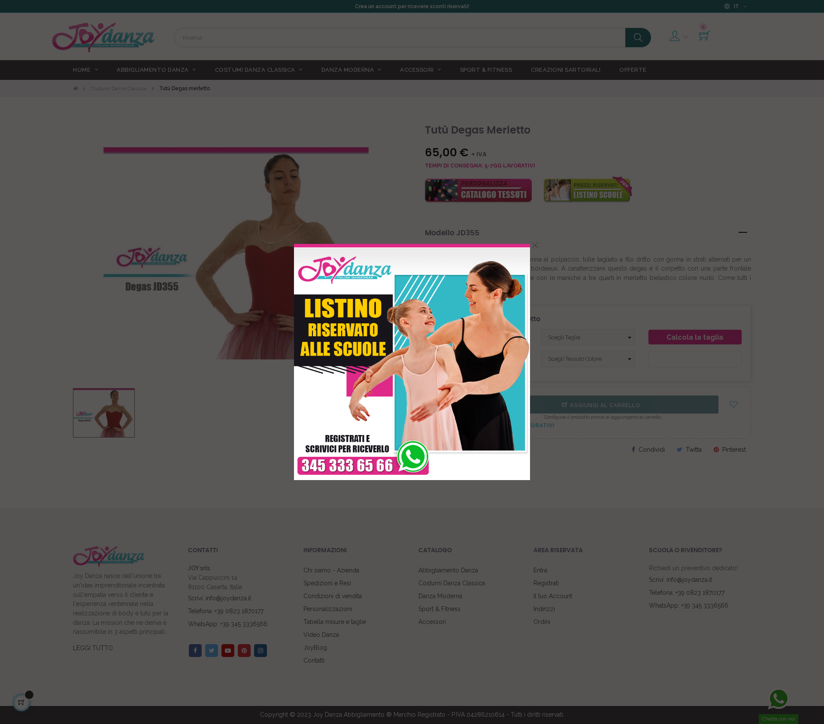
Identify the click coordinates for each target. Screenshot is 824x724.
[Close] (535, 245)
